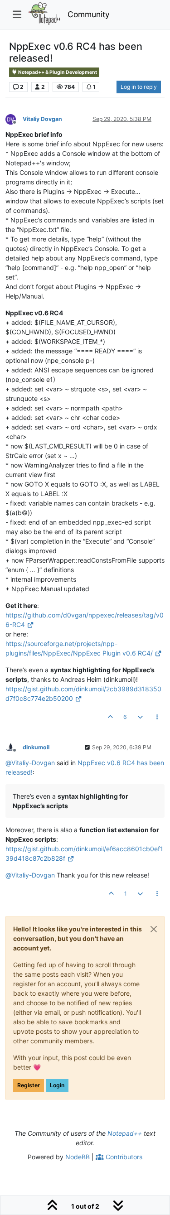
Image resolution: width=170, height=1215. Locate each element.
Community (89, 14)
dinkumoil (36, 747)
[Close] (153, 929)
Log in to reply (139, 86)
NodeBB (77, 1157)
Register (28, 1085)
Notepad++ (124, 1133)
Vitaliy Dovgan (42, 119)
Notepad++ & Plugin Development (57, 72)
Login (57, 1085)
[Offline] (14, 118)
